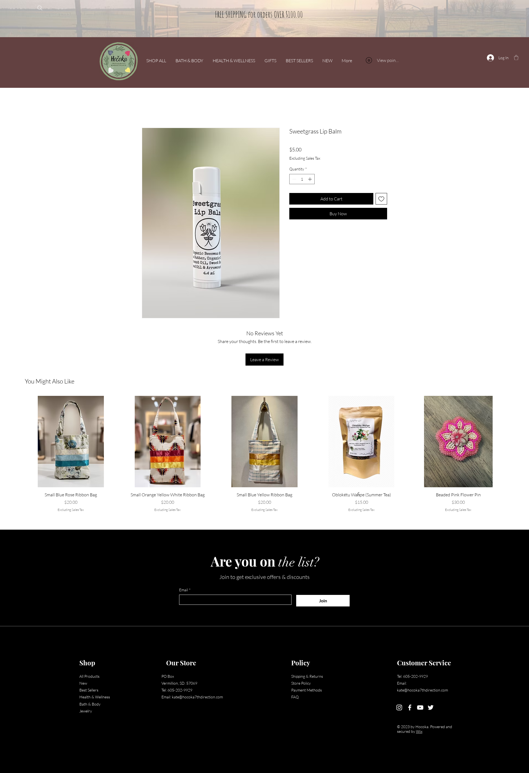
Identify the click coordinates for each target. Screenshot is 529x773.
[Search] (39, 7)
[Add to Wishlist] (381, 199)
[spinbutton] (302, 179)
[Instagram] (390, 707)
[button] (516, 57)
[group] (264, 454)
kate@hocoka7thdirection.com (196, 697)
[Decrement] (293, 179)
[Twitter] (421, 707)
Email (185, 589)
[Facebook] (400, 707)
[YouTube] (411, 707)
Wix (410, 731)
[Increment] (310, 179)
